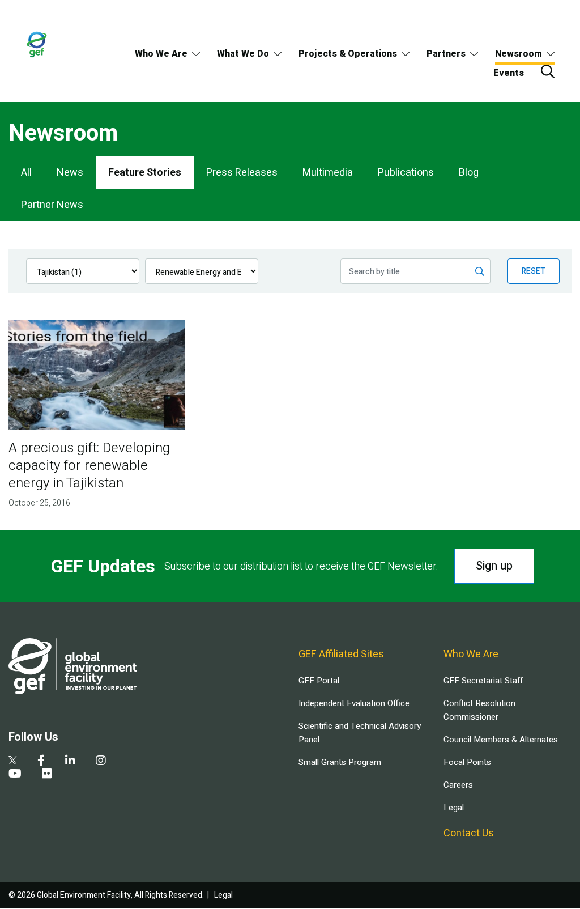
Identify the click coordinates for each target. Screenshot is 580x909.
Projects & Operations (347, 54)
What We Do (243, 54)
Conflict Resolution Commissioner (479, 710)
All (26, 172)
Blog (469, 172)
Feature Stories (144, 172)
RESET (533, 271)
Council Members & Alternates (500, 739)
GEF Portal (318, 680)
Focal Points (467, 762)
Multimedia (327, 172)
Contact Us (468, 833)
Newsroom (518, 54)
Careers (458, 785)
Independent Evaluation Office (354, 703)
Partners (446, 54)
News (70, 172)
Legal (453, 807)
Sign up (494, 566)
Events (508, 73)
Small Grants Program (339, 762)
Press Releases (242, 172)
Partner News (52, 205)
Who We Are (161, 54)
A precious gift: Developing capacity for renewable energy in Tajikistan (89, 465)
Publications (406, 172)
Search (548, 71)
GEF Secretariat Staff (483, 680)
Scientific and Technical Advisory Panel (359, 733)
